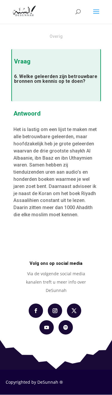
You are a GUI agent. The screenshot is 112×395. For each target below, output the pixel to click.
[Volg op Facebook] (36, 311)
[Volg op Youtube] (46, 327)
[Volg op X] (74, 311)
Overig (56, 36)
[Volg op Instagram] (55, 311)
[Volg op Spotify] (66, 327)
